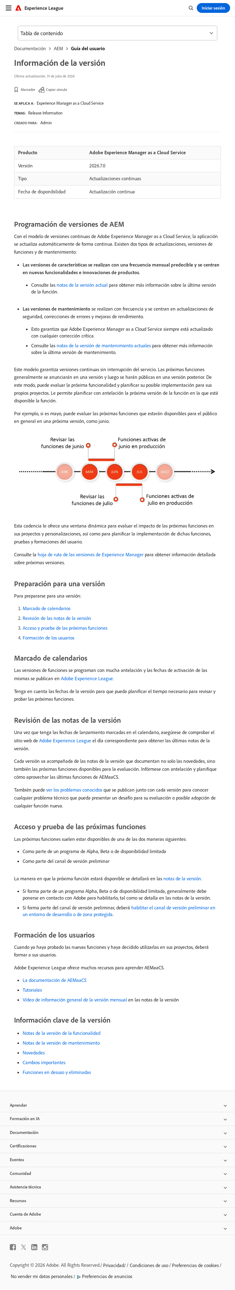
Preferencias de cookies (195, 1265)
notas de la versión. (182, 878)
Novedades (34, 1053)
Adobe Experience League (65, 740)
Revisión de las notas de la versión (57, 618)
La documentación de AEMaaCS (55, 980)
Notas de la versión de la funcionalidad (61, 1033)
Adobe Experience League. (87, 678)
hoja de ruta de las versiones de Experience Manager (91, 554)
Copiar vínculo (56, 89)
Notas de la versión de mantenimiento (61, 1043)
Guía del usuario (88, 48)
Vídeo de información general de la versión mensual (75, 1000)
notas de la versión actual (82, 285)
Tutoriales (32, 990)
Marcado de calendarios (46, 608)
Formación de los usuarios (48, 638)
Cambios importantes (44, 1062)
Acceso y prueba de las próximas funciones (65, 628)
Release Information (45, 113)
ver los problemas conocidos (74, 790)
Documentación (30, 48)
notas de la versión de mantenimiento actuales (104, 345)
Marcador (28, 89)
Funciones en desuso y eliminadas (57, 1072)
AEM (58, 48)
